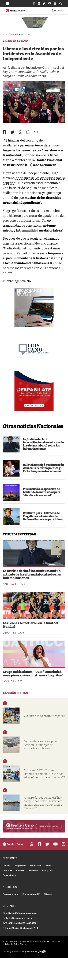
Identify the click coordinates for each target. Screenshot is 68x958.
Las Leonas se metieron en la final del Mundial (30, 625)
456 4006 (31, 923)
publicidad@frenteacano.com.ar (21, 913)
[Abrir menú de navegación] (8, 3)
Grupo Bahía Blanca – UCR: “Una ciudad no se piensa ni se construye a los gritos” (33, 673)
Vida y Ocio (47, 870)
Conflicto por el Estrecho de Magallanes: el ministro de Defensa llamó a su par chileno (43, 516)
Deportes (9, 632)
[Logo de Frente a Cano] (15, 10)
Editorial (20, 870)
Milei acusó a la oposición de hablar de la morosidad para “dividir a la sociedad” (42, 492)
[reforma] (11, 444)
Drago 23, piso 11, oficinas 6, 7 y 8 (21, 928)
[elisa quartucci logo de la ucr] (34, 654)
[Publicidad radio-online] (34, 307)
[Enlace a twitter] (44, 3)
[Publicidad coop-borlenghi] (34, 23)
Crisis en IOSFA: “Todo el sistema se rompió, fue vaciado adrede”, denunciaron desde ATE (44, 774)
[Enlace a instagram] (55, 3)
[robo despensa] (11, 716)
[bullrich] (11, 468)
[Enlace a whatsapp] (34, 3)
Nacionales (10, 34)
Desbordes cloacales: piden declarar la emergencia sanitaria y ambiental (41, 745)
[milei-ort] (11, 492)
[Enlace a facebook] (39, 3)
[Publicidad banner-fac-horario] (34, 826)
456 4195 (20, 923)
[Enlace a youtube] (49, 3)
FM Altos (48, 894)
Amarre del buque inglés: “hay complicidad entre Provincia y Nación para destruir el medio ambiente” (43, 803)
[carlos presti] (11, 516)
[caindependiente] (34, 102)
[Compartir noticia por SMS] (28, 132)
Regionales (20, 865)
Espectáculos (9, 875)
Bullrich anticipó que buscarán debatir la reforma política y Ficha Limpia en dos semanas (43, 468)
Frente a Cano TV (31, 894)
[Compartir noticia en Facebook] (4, 132)
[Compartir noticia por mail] (36, 132)
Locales (8, 681)
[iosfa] (11, 774)
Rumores (33, 870)
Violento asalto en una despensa (44, 716)
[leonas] (34, 605)
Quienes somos (10, 894)
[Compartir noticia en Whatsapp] (20, 132)
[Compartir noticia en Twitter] (12, 132)
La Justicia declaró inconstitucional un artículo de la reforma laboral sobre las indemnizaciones (43, 444)
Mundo (49, 865)
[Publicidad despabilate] (34, 391)
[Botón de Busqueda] (60, 3)
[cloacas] (11, 745)
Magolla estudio (30, 951)
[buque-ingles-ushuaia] (11, 803)
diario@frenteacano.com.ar (19, 918)
